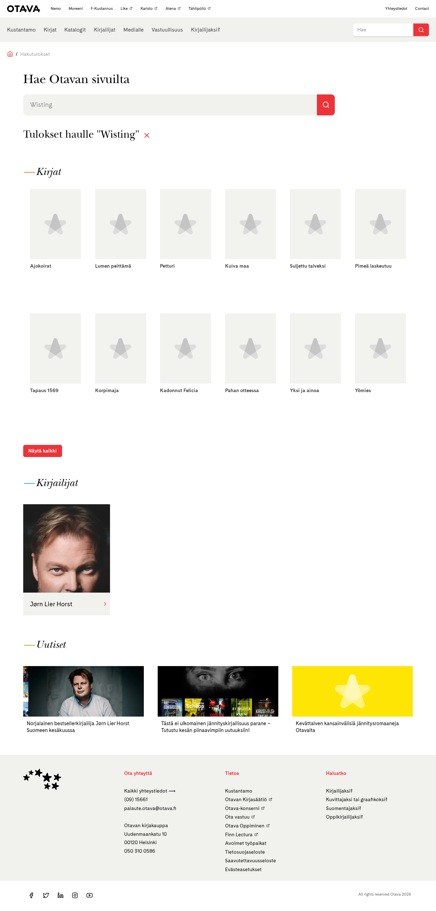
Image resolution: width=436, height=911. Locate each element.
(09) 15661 (136, 799)
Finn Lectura (239, 834)
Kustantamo (21, 30)
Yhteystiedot (396, 8)
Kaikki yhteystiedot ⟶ (149, 791)
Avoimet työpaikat (245, 843)
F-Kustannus (102, 8)
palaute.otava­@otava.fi (150, 808)
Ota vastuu (237, 817)
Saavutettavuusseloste (250, 860)
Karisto (147, 8)
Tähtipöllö (197, 8)
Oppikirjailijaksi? (344, 817)
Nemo (56, 8)
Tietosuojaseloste (245, 852)
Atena (171, 8)
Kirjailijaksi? (205, 30)
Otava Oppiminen (244, 826)
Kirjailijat (104, 30)
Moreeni (76, 8)
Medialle (133, 30)
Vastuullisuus (167, 30)
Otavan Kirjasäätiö (246, 799)
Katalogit (75, 30)
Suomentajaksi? (343, 808)
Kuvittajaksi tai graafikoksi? (357, 799)
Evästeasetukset (243, 869)
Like (124, 8)
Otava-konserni (242, 808)
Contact (422, 8)
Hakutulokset (35, 54)
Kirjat (50, 30)
